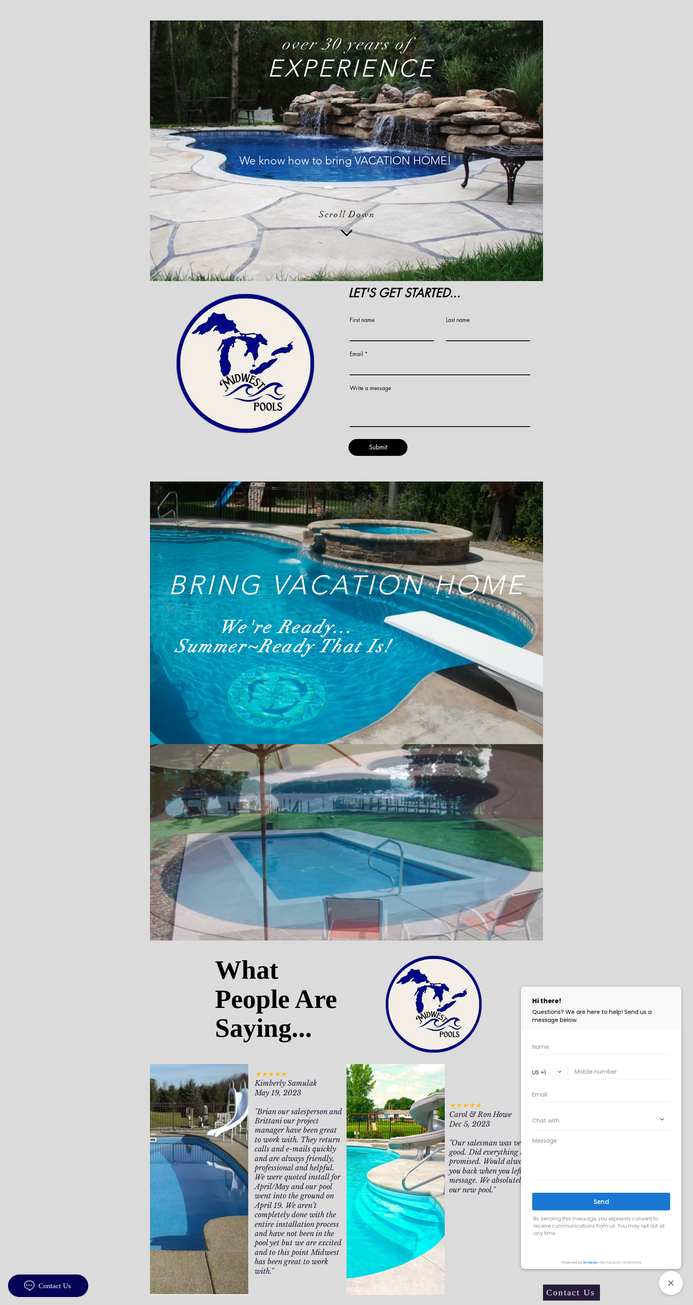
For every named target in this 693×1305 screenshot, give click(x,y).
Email (356, 354)
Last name (458, 320)
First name (362, 320)
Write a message (370, 388)
